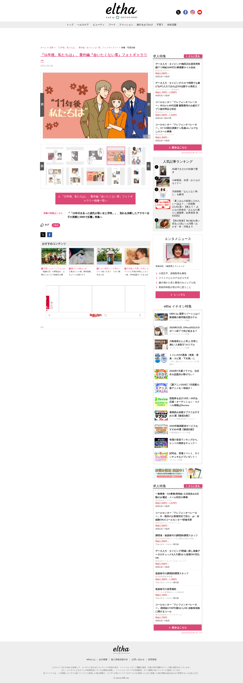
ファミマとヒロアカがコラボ (174, 278)
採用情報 (152, 659)
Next (149, 105)
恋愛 (51, 47)
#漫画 (56, 225)
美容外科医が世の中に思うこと (175, 287)
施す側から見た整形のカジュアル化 (177, 282)
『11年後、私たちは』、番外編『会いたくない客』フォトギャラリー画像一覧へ (97, 198)
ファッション (126, 24)
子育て (160, 24)
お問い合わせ (138, 659)
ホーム (43, 47)
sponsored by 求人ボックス (192, 153)
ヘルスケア (83, 24)
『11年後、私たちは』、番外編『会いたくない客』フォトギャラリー (87, 47)
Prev (42, 105)
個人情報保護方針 (119, 659)
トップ (70, 24)
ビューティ (98, 24)
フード (112, 24)
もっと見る (179, 294)
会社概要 (103, 659)
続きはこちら (179, 147)
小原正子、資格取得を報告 (172, 273)
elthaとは (90, 659)
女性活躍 (171, 24)
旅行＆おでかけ (145, 24)
